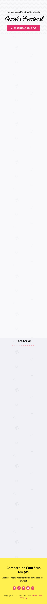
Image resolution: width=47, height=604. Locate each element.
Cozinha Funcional (24, 18)
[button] (14, 588)
